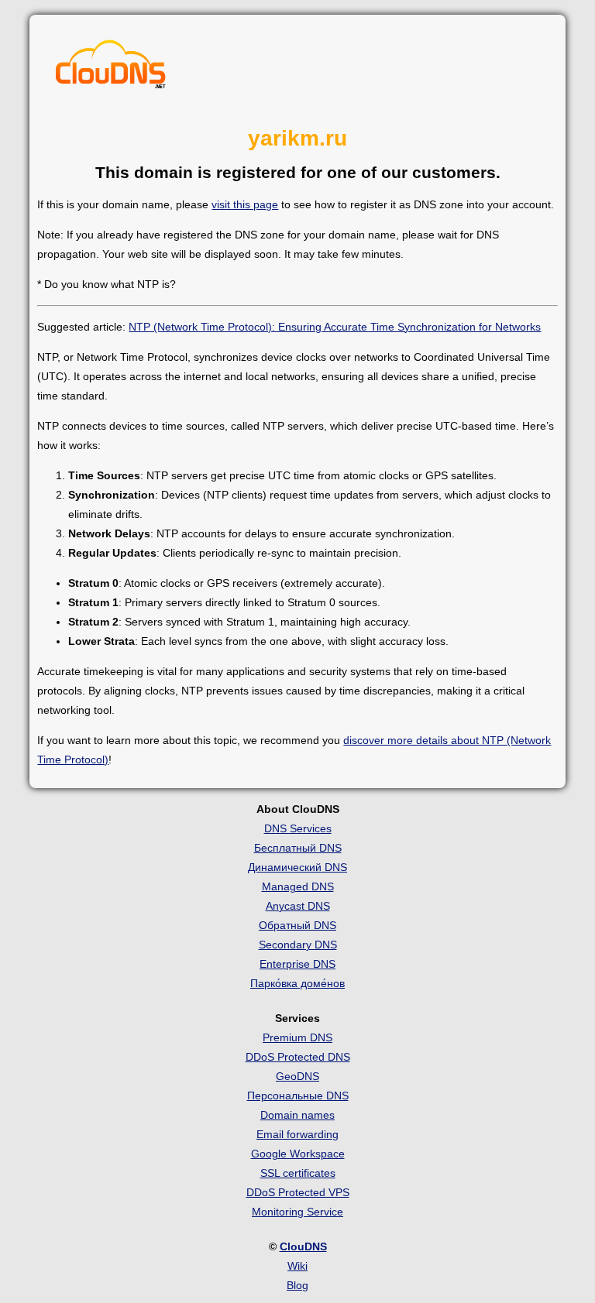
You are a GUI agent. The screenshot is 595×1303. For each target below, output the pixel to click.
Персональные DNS (298, 1095)
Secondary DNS (298, 944)
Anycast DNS (298, 906)
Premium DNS (297, 1037)
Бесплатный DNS (298, 848)
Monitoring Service (297, 1211)
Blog (297, 1285)
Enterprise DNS (297, 964)
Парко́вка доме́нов (297, 983)
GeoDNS (297, 1076)
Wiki (297, 1266)
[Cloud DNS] (111, 68)
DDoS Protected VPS (297, 1192)
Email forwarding (297, 1134)
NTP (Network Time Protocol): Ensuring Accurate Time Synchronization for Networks (335, 327)
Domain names (297, 1115)
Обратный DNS (297, 925)
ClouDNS (303, 1246)
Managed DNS (298, 886)
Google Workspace (298, 1153)
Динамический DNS (297, 867)
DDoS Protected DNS (298, 1057)
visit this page (245, 204)
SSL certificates (297, 1173)
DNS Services (298, 828)
